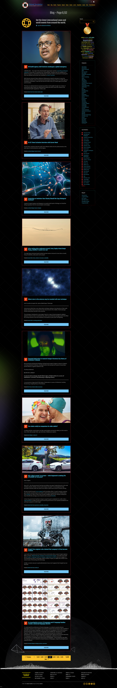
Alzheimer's (87, 37)
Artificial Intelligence (85, 39)
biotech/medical (37, 92)
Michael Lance (87, 177)
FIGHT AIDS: (37, 676)
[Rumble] (94, 684)
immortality (86, 48)
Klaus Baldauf (87, 158)
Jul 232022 (26, 67)
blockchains (84, 98)
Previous (29, 657)
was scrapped (39, 491)
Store (87, 5)
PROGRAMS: (83, 676)
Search (93, 21)
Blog (51, 5)
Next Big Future (85, 199)
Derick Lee (86, 163)
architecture (84, 82)
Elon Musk (84, 73)
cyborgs (83, 112)
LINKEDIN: (67, 673)
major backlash (27, 500)
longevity (87, 51)
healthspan (89, 47)
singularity (92, 54)
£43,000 (53, 495)
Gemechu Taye (87, 145)
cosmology (35, 320)
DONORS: (67, 674)
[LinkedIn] (89, 684)
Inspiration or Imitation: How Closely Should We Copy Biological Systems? (47, 199)
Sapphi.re (41, 683)
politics (83, 53)
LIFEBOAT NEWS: (52, 673)
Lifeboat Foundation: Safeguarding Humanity (32, 5)
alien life (83, 79)
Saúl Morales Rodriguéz (31, 643)
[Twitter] (87, 684)
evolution (40, 643)
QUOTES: (82, 678)
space (83, 56)
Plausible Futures (85, 201)
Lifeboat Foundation (30, 683)
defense (83, 113)
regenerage (90, 53)
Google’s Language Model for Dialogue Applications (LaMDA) (41, 557)
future (90, 45)
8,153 (54, 657)
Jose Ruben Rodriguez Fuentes (32, 151)
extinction (87, 45)
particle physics (39, 320)
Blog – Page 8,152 (58, 12)
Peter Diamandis (85, 69)
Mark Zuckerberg (85, 76)
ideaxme (82, 48)
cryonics (83, 108)
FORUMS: (67, 678)
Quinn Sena (86, 139)
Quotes (83, 5)
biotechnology (84, 42)
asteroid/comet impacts (87, 83)
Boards (54, 5)
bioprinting (84, 94)
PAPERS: (51, 678)
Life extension (90, 50)
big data (83, 89)
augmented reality (85, 85)
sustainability (46, 258)
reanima (86, 53)
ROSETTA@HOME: (37, 678)
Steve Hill (86, 172)
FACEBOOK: (36, 673)
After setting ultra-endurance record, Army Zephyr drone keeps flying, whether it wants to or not (47, 249)
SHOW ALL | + (83, 186)
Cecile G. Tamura (87, 159)
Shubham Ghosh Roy (30, 92)
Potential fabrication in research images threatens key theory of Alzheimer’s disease (47, 359)
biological (39, 208)
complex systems (85, 103)
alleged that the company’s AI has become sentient (44, 555)
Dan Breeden (86, 140)
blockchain (92, 42)
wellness (91, 58)
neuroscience (40, 387)
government (37, 505)
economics (84, 118)
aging (82, 37)
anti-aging (91, 37)
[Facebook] (84, 684)
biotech (90, 41)
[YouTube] (92, 684)
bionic (83, 93)
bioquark (85, 41)
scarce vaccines (51, 75)
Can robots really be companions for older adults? (43, 426)
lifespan (83, 51)
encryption (84, 123)
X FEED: (36, 674)
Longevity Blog (85, 196)
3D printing (84, 66)
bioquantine (91, 39)
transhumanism (85, 58)
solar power (42, 258)
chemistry (84, 100)
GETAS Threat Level (26, 675)
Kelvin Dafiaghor (29, 435)
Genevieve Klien (29, 258)
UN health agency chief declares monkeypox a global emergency (47, 67)
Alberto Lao (86, 164)
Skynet (83, 75)
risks (90, 54)
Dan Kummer (86, 153)
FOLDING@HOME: (68, 676)
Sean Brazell (86, 171)
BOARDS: (82, 674)
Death (93, 43)
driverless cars (85, 116)
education (84, 119)
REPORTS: (51, 676)
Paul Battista (86, 144)
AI (84, 37)
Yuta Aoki (86, 161)
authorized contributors (46, 26)
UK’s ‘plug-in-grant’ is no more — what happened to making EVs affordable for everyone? (47, 476)
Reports (63, 5)
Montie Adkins (87, 181)
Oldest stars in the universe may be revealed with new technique (47, 299)
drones (34, 258)
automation (84, 87)
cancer (86, 43)
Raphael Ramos (87, 168)
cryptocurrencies (85, 109)
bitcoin (89, 42)
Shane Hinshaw (87, 166)
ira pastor (84, 50)
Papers (67, 5)
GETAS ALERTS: (83, 673)
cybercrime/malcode (86, 111)
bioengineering (85, 90)
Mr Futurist (84, 198)
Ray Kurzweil (84, 71)
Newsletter (79, 5)
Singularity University (86, 74)
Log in (39, 26)
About (48, 5)
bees (83, 88)
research (88, 54)
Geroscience (84, 195)
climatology (84, 102)
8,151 (46, 657)
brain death (82, 43)
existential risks (83, 45)
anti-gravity (84, 80)
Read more (46, 96)
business (84, 99)
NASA (90, 51)
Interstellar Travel (91, 48)
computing (84, 104)
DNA (83, 70)
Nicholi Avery (29, 387)
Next (46, 659)
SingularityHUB (85, 203)
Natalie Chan (86, 169)
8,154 (58, 657)
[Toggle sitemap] (91, 2)
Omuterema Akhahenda (86, 156)
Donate (71, 5)
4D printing (84, 68)
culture (91, 43)
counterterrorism (85, 107)
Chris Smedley (87, 184)
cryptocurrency (89, 43)
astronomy (84, 84)
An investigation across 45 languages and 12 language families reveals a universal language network (46, 623)
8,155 (62, 657)
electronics (84, 121)
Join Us (74, 5)
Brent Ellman (86, 174)
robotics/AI (38, 258)
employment (84, 122)
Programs (59, 5)
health (42, 92)
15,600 (67, 657)
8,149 (38, 657)
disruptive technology (86, 114)
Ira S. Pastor (86, 182)
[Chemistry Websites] (87, 29)
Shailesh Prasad (87, 142)
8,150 (42, 657)
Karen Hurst (86, 148)
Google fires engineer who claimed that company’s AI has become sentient (47, 550)
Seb (84, 176)
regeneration (84, 54)
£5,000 (28, 494)
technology (90, 56)
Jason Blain (86, 179)
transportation (46, 505)
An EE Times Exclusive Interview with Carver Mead (43, 142)
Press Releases (92, 5)
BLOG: (51, 674)
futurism (39, 151)
